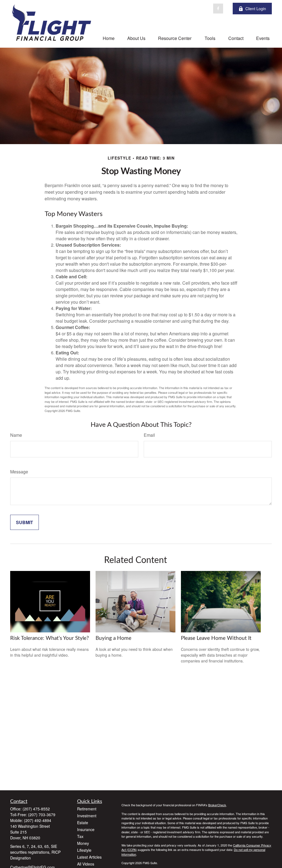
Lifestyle (84, 850)
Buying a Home (113, 638)
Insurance (85, 829)
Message (19, 471)
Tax (80, 836)
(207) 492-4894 (37, 820)
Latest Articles (89, 857)
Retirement (86, 809)
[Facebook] (218, 9)
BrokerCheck (217, 805)
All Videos (85, 864)
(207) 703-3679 (41, 814)
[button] (109, 38)
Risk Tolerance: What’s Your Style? (49, 638)
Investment (86, 815)
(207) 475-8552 (36, 809)
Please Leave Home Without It (216, 638)
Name (16, 435)
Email (149, 435)
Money (83, 843)
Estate (82, 822)
